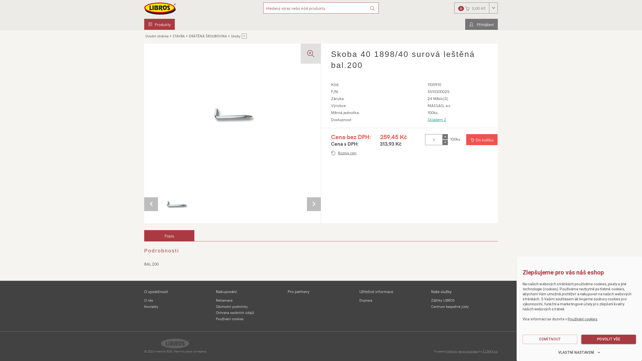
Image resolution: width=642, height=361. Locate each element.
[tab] (169, 235)
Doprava (365, 300)
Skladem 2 (437, 119)
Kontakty (151, 306)
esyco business (468, 351)
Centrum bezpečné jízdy (450, 306)
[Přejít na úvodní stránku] (160, 9)
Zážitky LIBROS (443, 300)
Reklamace (224, 300)
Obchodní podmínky (232, 306)
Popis (169, 235)
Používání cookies (230, 318)
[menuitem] (159, 24)
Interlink (451, 351)
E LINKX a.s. (490, 351)
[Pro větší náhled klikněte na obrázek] (232, 114)
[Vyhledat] (372, 8)
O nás (148, 300)
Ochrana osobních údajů (235, 312)
